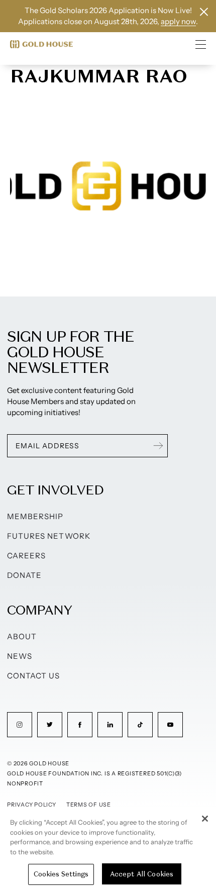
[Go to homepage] (41, 44)
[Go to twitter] (49, 724)
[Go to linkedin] (110, 724)
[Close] (205, 819)
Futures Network (48, 536)
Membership (35, 516)
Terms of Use (88, 804)
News (19, 656)
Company (39, 610)
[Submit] (158, 445)
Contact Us (33, 675)
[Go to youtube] (170, 724)
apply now (178, 21)
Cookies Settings (61, 874)
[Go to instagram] (19, 724)
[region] (108, 850)
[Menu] (201, 44)
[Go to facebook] (79, 724)
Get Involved (55, 490)
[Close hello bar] (203, 12)
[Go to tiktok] (140, 724)
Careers (26, 555)
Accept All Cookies (141, 874)
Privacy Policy (31, 804)
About (22, 636)
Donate (24, 575)
